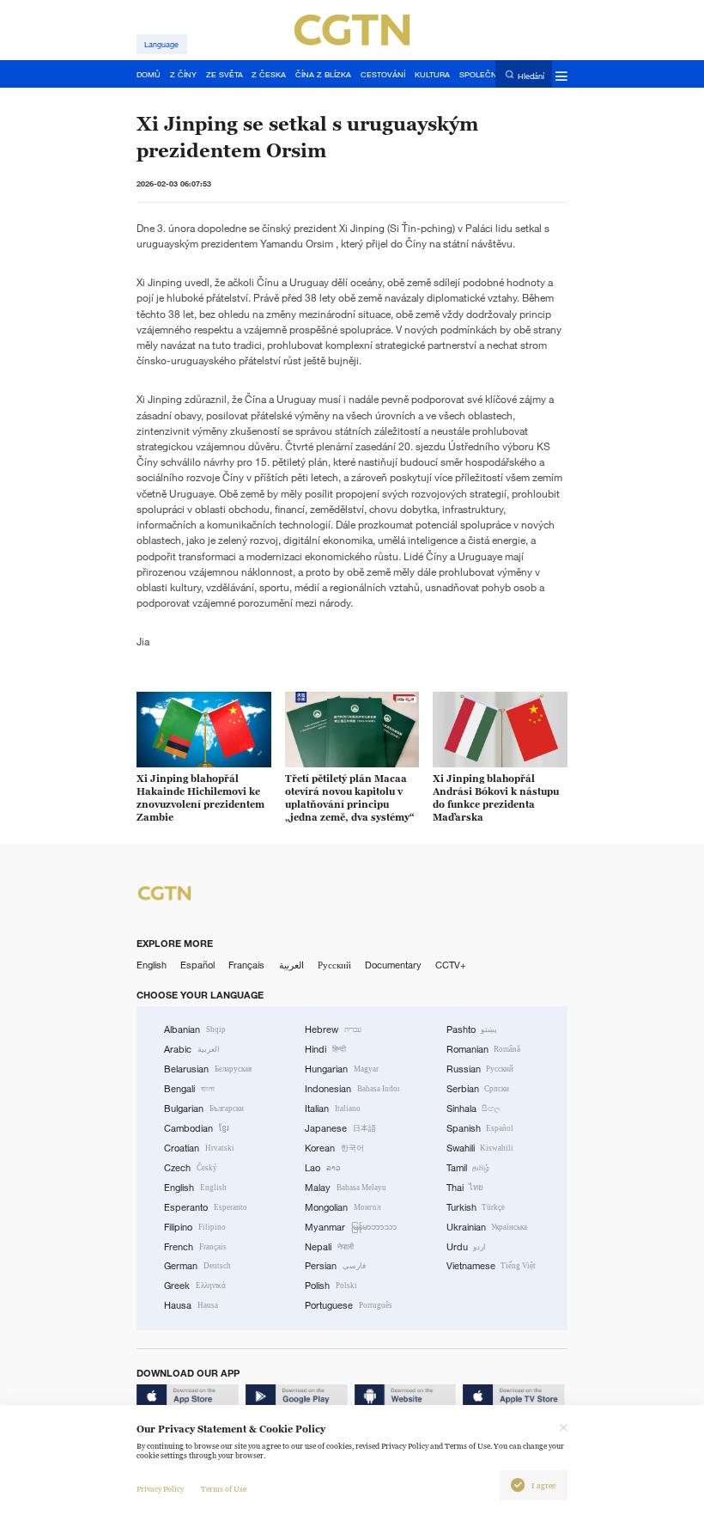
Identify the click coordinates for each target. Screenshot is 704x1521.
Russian (480, 1069)
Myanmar (351, 1227)
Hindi (325, 1049)
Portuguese (348, 1305)
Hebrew (333, 1029)
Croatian (199, 1148)
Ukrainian (487, 1227)
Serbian (478, 1089)
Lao (323, 1168)
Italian (333, 1109)
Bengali (189, 1089)
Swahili (480, 1148)
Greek (195, 1286)
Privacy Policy (160, 1489)
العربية (291, 965)
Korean (334, 1148)
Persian (335, 1266)
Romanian (483, 1049)
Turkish (476, 1207)
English (152, 965)
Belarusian (208, 1069)
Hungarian (342, 1069)
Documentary (393, 965)
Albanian (195, 1029)
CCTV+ (450, 965)
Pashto (472, 1029)
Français (246, 965)
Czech (190, 1168)
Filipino (195, 1227)
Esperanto (205, 1207)
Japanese (340, 1128)
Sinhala (473, 1109)
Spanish (480, 1128)
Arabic (192, 1049)
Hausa (191, 1305)
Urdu (466, 1247)
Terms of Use (223, 1489)
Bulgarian (204, 1109)
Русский (334, 965)
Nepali (329, 1247)
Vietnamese (491, 1266)
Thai (465, 1188)
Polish (331, 1286)
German (197, 1266)
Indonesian (352, 1089)
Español (197, 965)
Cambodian (196, 1128)
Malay (345, 1188)
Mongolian (342, 1207)
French (195, 1247)
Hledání (531, 75)
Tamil (468, 1168)
